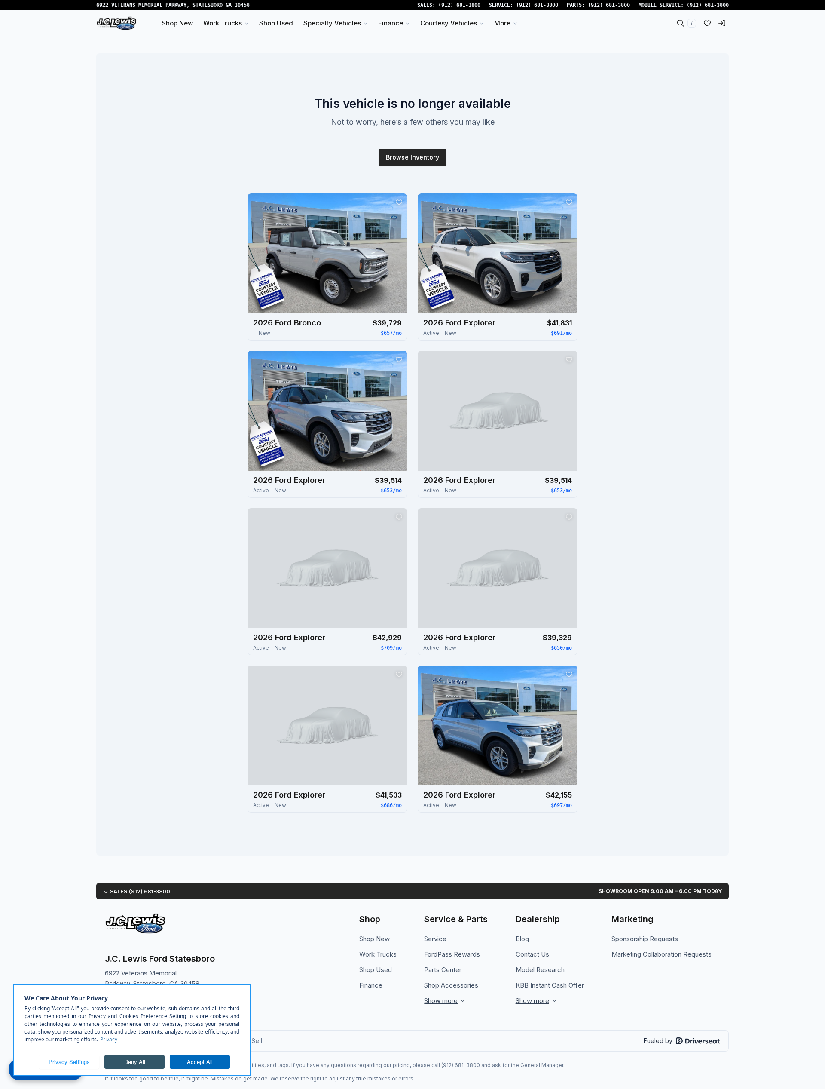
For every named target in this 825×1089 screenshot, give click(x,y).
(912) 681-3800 (459, 5)
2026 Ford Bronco (287, 322)
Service (435, 939)
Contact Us (532, 954)
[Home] (116, 23)
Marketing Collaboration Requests (661, 954)
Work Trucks (378, 954)
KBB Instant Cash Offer (550, 985)
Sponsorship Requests (644, 939)
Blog (522, 939)
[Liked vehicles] (707, 23)
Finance (370, 985)
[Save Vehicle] (398, 202)
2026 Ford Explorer (459, 322)
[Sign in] (722, 23)
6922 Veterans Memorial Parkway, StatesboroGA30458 (173, 5)
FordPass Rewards (452, 954)
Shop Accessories (451, 985)
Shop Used (375, 970)
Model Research (540, 970)
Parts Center (442, 970)
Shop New (374, 939)
